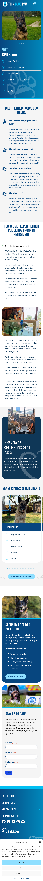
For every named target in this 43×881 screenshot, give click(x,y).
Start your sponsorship (15, 676)
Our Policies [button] (8, 803)
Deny (21, 868)
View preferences (21, 873)
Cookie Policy (16, 878)
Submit (9, 772)
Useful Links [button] (8, 796)
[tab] (19, 43)
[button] (40, 842)
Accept (21, 862)
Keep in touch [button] (9, 809)
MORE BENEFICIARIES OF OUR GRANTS (21, 576)
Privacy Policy (25, 878)
